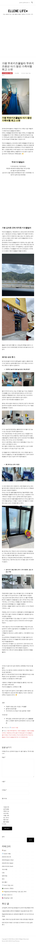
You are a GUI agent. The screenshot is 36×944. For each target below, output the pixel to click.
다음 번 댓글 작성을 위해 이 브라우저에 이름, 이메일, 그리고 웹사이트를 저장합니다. (6, 815)
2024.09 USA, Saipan (7, 863)
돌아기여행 (19, 733)
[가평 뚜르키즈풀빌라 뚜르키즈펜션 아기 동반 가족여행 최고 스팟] (15, 96)
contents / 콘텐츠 (8, 888)
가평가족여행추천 (12, 731)
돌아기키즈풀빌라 (27, 733)
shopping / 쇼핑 (8, 898)
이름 (3, 781)
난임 (3, 872)
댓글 (3, 757)
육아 (3, 879)
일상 (4, 850)
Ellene (17, 73)
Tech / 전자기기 (7, 895)
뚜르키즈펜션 (12, 735)
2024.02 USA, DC (6, 857)
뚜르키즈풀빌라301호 (12, 737)
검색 (3, 836)
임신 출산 (4, 882)
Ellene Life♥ (18, 11)
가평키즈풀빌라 (21, 731)
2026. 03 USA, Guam (7, 866)
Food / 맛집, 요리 (8, 885)
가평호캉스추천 (10, 733)
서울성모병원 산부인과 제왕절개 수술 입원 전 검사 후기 (17, 911)
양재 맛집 (4, 876)
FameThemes (16, 941)
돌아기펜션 (5, 735)
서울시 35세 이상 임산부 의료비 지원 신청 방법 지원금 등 (17, 919)
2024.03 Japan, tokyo (8, 860)
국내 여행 (4, 869)
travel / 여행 (8, 73)
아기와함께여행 (23, 737)
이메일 (4, 790)
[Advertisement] (18, 38)
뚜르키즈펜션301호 (22, 735)
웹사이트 (4, 798)
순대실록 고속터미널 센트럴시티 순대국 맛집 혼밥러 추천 (18, 908)
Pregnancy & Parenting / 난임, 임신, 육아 (14, 891)
